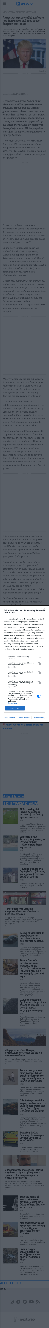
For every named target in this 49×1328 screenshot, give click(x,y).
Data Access (24, 717)
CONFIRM (15, 708)
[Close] (43, 610)
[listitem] (24, 657)
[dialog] (24, 664)
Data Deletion (9, 717)
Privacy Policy (39, 717)
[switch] (39, 663)
